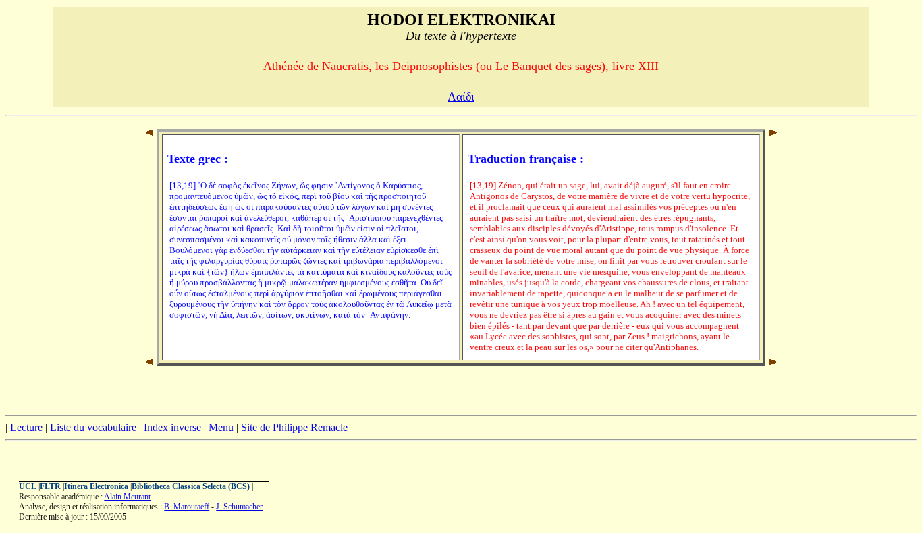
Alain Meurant (127, 496)
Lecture (26, 427)
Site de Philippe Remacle (294, 427)
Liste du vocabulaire (93, 427)
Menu (221, 427)
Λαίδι (461, 96)
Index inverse (172, 427)
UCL (27, 486)
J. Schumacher (239, 506)
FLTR (50, 486)
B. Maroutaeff (186, 506)
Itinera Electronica (96, 486)
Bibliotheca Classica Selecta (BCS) (191, 486)
